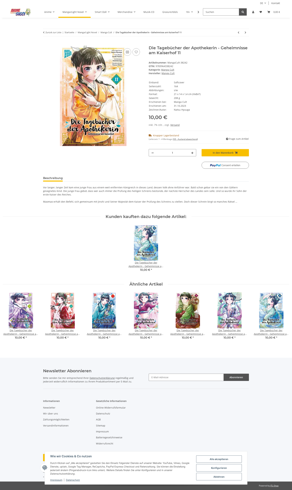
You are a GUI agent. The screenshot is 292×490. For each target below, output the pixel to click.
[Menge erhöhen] (192, 152)
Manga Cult (167, 69)
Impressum (56, 479)
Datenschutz (73, 479)
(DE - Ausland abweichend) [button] (185, 139)
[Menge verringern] (152, 152)
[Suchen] (243, 12)
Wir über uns (50, 413)
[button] (253, 12)
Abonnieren (236, 377)
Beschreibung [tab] (53, 178)
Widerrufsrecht (104, 443)
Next (284, 318)
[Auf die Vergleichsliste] (127, 52)
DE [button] (261, 3)
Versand (175, 125)
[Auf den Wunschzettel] (136, 52)
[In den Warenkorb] (45, 44)
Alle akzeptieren (219, 459)
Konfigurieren (219, 467)
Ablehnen (219, 476)
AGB (98, 419)
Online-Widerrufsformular (111, 407)
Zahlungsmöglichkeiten (56, 419)
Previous (8, 318)
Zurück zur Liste (53, 32)
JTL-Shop (274, 485)
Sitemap (100, 425)
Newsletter (49, 407)
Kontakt (275, 3)
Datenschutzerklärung (102, 378)
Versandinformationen (56, 425)
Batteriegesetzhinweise (109, 437)
